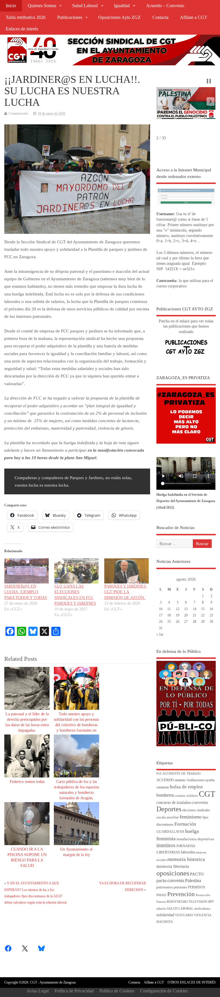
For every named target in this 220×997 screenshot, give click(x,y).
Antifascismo (195, 780)
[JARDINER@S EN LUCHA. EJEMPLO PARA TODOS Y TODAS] (26, 570)
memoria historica (186, 859)
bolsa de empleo (186, 787)
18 (169, 615)
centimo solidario (186, 795)
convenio (200, 802)
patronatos (164, 887)
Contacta (160, 17)
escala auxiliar (167, 817)
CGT (207, 793)
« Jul (159, 634)
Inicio (11, 5)
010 (159, 773)
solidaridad (165, 915)
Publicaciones (69, 17)
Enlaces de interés (22, 29)
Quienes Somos (42, 5)
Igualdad (122, 5)
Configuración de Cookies (164, 990)
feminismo (191, 817)
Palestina (193, 880)
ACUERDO (165, 780)
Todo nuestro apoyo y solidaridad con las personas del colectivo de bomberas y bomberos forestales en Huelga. (76, 725)
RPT (211, 901)
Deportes (168, 809)
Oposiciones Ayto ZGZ (119, 17)
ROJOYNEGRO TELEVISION (187, 901)
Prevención (181, 894)
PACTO (197, 874)
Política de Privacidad (74, 990)
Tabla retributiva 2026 (26, 17)
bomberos (165, 795)
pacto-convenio (170, 880)
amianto (180, 780)
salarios (161, 908)
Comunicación (18, 113)
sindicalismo (202, 908)
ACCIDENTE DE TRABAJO (181, 773)
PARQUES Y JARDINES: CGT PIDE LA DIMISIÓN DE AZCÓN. (125, 592)
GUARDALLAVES (170, 832)
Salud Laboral (85, 5)
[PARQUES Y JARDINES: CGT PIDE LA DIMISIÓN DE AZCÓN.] (126, 570)
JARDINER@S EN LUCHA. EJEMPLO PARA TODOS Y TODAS (25, 592)
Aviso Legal (38, 990)
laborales (188, 852)
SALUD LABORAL (180, 908)
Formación (185, 824)
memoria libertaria (172, 866)
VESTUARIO (184, 915)
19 (177, 615)
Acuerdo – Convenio (165, 5)
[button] (162, 101)
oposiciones (172, 873)
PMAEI (161, 895)
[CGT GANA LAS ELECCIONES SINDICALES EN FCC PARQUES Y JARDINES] (76, 570)
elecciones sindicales (196, 810)
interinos (165, 845)
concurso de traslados (173, 802)
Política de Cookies (116, 990)
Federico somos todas (27, 781)
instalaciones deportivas (195, 839)
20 (186, 615)
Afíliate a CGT (193, 17)
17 (160, 615)
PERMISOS (196, 887)
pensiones (180, 887)
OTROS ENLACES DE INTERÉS (192, 982)
